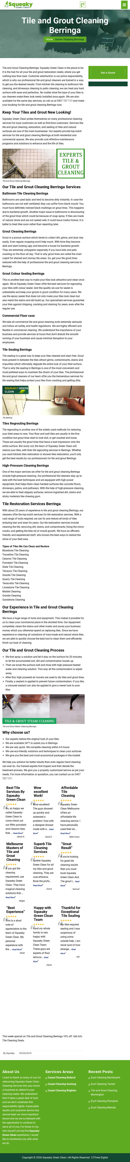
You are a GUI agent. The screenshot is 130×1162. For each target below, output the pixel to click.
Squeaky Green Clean (54, 1157)
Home (49, 39)
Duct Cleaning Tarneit (103, 1083)
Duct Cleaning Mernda (103, 1107)
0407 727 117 (64, 100)
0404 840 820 (103, 5)
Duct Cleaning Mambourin (105, 1077)
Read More (17, 833)
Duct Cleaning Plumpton (104, 1101)
